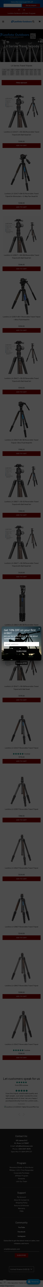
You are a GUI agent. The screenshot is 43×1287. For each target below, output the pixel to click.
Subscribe (21, 651)
